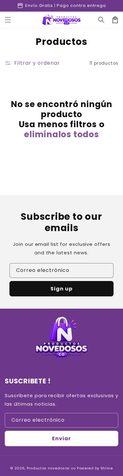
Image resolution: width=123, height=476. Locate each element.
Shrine (107, 468)
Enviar (61, 438)
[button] (8, 20)
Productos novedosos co (51, 468)
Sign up (61, 288)
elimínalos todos (61, 134)
